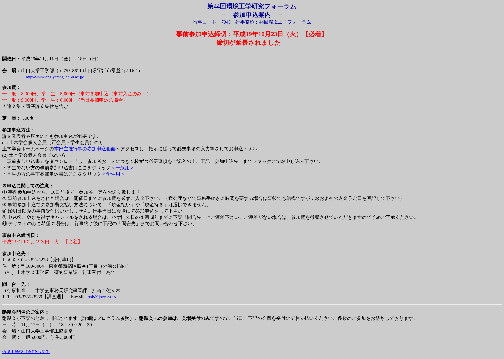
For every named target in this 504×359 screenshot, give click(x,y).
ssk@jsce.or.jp (102, 296)
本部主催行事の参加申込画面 (85, 148)
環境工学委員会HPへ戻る (26, 352)
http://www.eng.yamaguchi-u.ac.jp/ (55, 77)
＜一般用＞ (122, 167)
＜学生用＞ (113, 174)
